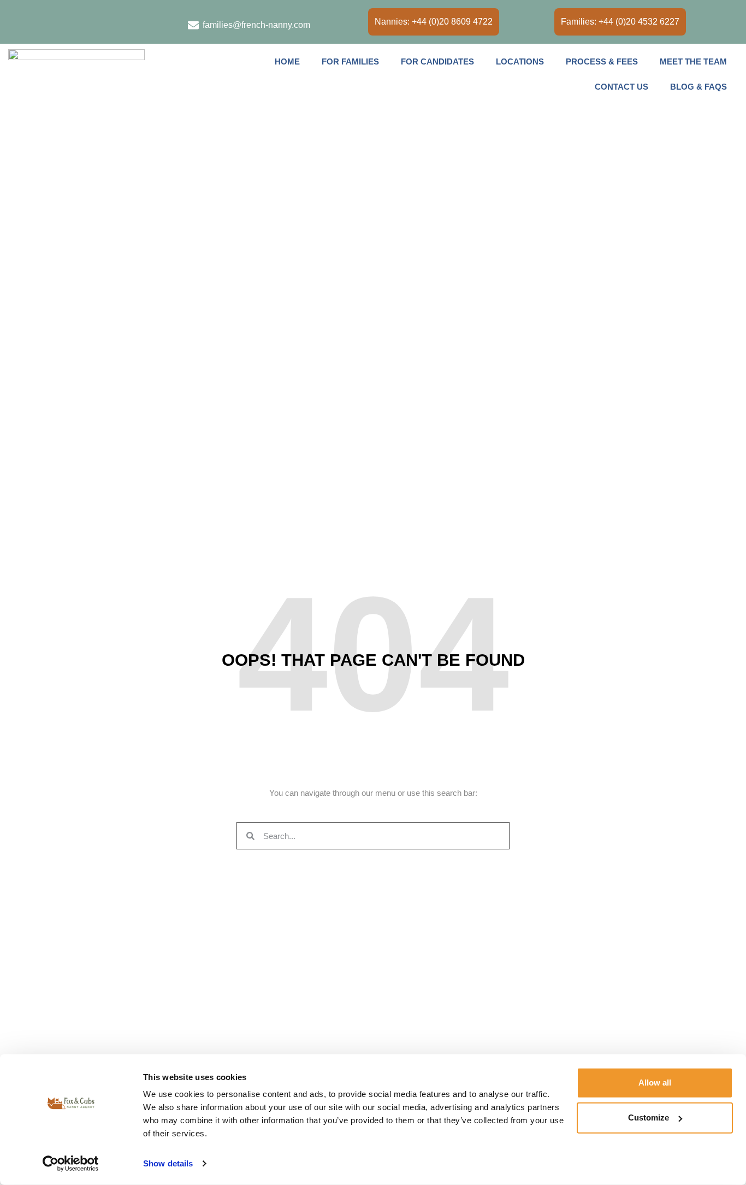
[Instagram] (39, 22)
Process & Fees (602, 61)
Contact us (621, 86)
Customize (648, 1117)
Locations (520, 61)
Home (287, 61)
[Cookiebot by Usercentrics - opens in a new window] (71, 1163)
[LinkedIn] (16, 22)
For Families (350, 61)
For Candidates (437, 61)
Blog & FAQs (698, 86)
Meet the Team (693, 61)
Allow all (654, 1082)
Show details (168, 1163)
